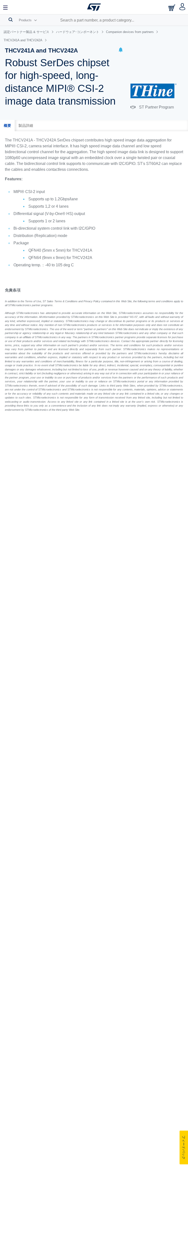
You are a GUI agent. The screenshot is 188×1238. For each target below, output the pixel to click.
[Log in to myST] (182, 7)
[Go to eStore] (172, 8)
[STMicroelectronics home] (94, 7)
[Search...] (10, 19)
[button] (120, 50)
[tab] (7, 125)
